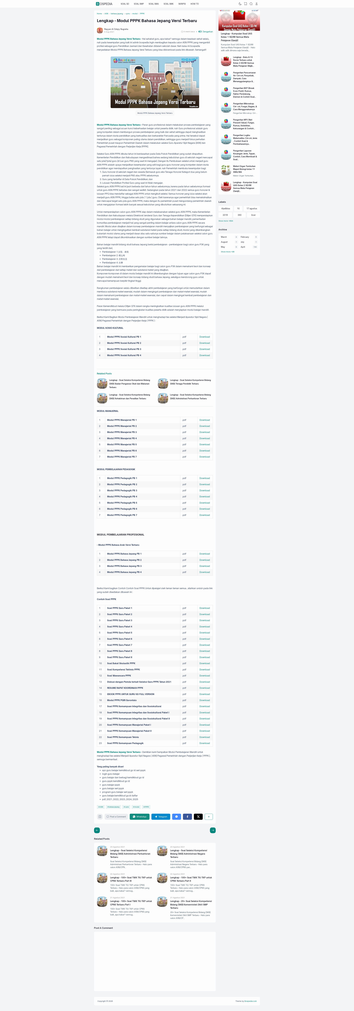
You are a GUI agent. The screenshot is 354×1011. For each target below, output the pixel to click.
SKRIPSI (182, 4)
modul (137, 807)
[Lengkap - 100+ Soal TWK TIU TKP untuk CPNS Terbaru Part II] (162, 882)
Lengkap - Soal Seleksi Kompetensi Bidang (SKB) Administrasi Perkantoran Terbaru (130, 854)
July (242, 242)
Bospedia (104, 4)
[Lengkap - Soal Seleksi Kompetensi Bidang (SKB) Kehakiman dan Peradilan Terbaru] (102, 402)
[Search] (251, 3)
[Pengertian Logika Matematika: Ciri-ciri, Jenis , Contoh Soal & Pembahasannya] (226, 143)
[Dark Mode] (240, 3)
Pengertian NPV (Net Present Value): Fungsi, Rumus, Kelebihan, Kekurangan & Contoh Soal (243, 126)
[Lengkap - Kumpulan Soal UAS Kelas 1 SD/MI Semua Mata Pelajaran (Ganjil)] (239, 30)
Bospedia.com (250, 1001)
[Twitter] (198, 817)
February (245, 237)
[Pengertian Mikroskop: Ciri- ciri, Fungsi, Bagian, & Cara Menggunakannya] (226, 112)
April (243, 247)
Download (205, 337)
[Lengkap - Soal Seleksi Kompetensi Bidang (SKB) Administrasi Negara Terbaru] (162, 855)
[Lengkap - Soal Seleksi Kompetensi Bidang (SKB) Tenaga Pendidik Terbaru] (163, 388)
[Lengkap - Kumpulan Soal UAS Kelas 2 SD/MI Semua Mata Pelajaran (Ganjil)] (226, 190)
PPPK (147, 807)
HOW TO (195, 4)
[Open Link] (256, 3)
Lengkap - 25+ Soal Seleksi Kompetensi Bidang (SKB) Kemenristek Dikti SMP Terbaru (191, 904)
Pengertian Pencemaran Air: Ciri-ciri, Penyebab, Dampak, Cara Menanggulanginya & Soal (244, 78)
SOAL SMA (154, 4)
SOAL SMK (169, 4)
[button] (204, 31)
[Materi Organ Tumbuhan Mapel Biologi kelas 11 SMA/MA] (226, 174)
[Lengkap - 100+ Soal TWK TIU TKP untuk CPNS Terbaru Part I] (102, 906)
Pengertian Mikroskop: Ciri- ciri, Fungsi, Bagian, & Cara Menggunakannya (245, 106)
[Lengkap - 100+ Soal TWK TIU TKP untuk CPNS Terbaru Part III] (102, 882)
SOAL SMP (139, 4)
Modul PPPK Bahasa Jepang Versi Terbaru (118, 39)
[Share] (209, 817)
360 (239, 215)
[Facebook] (187, 817)
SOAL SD (125, 4)
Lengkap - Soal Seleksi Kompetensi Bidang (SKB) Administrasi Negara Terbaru (188, 854)
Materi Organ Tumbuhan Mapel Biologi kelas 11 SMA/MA (244, 169)
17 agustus (252, 208)
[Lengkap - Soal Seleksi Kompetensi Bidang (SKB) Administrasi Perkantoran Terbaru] (163, 402)
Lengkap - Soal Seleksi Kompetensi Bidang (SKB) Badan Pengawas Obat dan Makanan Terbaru (129, 384)
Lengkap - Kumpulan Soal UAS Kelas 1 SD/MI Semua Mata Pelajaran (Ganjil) (236, 37)
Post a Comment (118, 816)
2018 (225, 215)
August (224, 242)
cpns (127, 807)
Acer (253, 215)
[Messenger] (176, 817)
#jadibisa (225, 208)
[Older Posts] (97, 830)
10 (238, 208)
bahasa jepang (114, 807)
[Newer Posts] (213, 830)
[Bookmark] (99, 817)
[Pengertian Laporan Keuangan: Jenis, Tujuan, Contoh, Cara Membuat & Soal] (226, 159)
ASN (101, 807)
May (223, 247)
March (224, 237)
